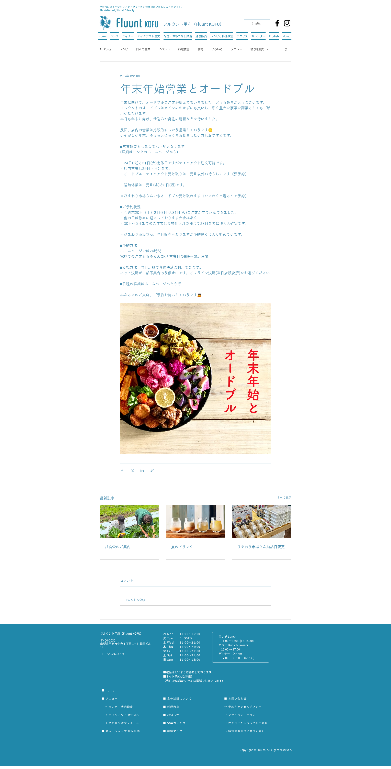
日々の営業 (143, 49)
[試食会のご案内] (129, 521)
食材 (200, 49)
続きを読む (257, 49)
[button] (286, 49)
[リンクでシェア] (152, 470)
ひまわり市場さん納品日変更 (261, 547)
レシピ (123, 49)
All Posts (105, 49)
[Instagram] (287, 23)
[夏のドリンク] (195, 521)
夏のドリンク (182, 547)
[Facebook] (277, 23)
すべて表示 (284, 497)
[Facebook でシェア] (122, 470)
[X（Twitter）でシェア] (132, 470)
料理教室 (183, 49)
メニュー (236, 49)
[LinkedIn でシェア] (142, 470)
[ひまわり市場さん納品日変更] (261, 521)
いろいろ (217, 49)
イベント (164, 49)
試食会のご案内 (118, 547)
